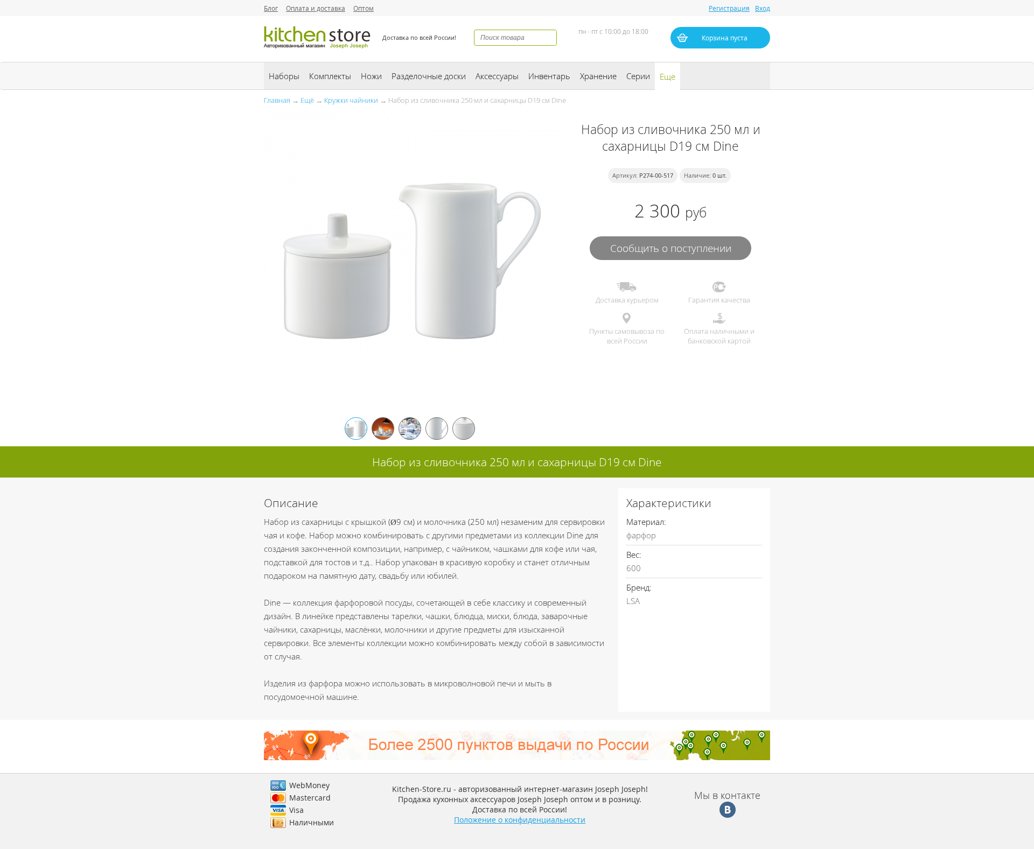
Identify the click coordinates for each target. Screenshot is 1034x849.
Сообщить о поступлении (670, 248)
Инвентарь (549, 76)
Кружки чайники (351, 100)
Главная (277, 100)
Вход (762, 8)
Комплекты (330, 76)
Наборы (284, 76)
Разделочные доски (429, 76)
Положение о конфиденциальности (519, 820)
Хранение (598, 76)
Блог (271, 8)
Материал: (646, 521)
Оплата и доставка (315, 8)
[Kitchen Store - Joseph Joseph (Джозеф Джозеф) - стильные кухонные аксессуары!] (318, 49)
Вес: (633, 554)
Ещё (667, 76)
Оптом (363, 8)
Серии (638, 76)
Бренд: (639, 587)
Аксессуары (497, 76)
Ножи (371, 76)
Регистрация (729, 8)
